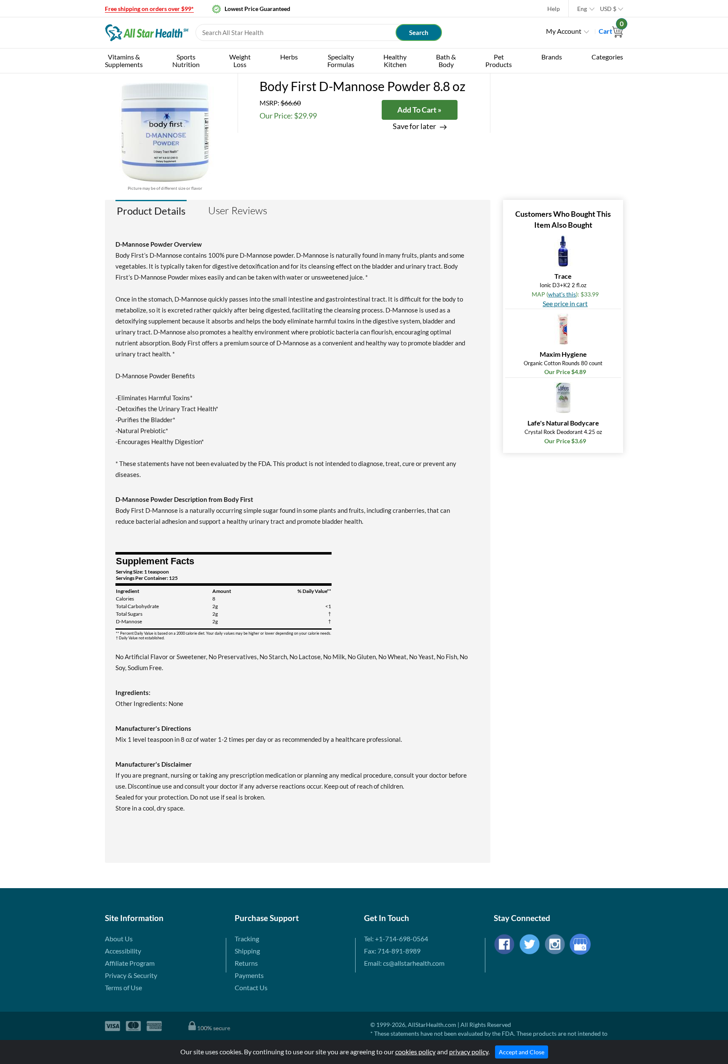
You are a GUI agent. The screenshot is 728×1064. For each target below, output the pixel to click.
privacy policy (468, 1052)
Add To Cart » (419, 109)
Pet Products (498, 60)
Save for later (414, 126)
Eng (582, 8)
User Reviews (237, 210)
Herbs (289, 57)
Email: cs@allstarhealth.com (404, 963)
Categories (607, 57)
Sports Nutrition (186, 60)
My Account (563, 31)
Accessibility (123, 951)
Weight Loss (240, 60)
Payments (249, 975)
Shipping (247, 951)
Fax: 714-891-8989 (392, 951)
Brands (551, 57)
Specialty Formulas (340, 60)
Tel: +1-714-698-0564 (396, 939)
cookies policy (415, 1052)
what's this (562, 294)
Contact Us (251, 987)
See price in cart (565, 303)
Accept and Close (521, 1052)
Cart (611, 31)
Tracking (247, 939)
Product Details (151, 211)
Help (553, 8)
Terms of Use (123, 987)
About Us (119, 939)
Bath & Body (446, 60)
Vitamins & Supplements (124, 60)
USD (608, 8)
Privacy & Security (131, 975)
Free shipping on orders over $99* (149, 8)
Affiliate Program (130, 963)
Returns (246, 963)
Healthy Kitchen (395, 60)
